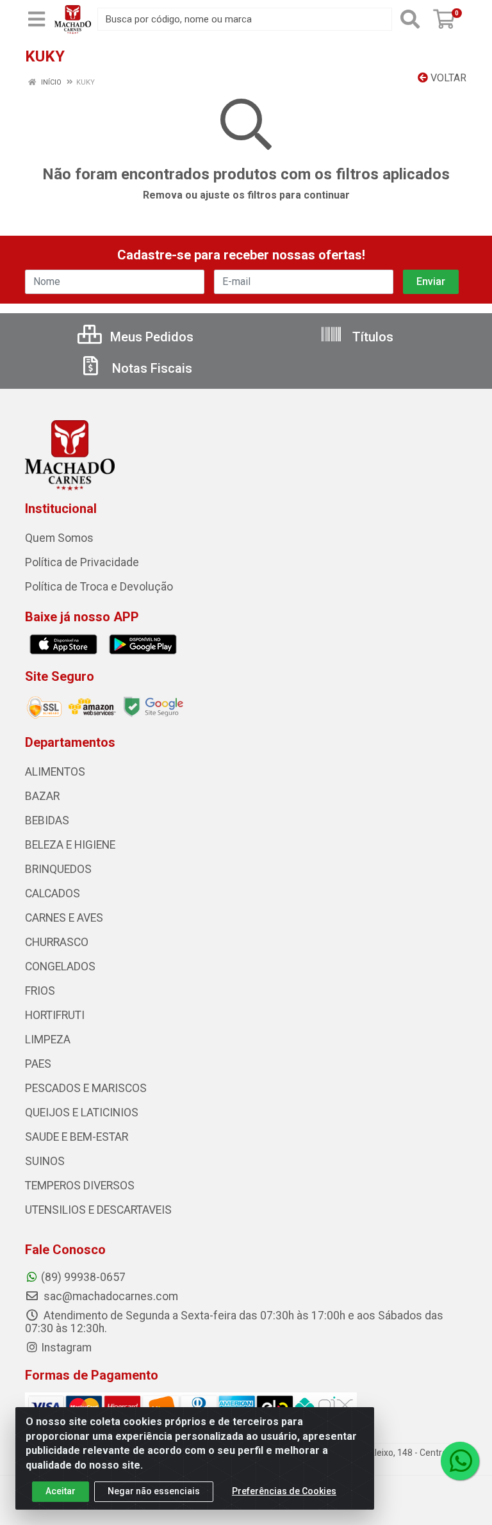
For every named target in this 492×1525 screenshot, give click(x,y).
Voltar (447, 78)
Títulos (371, 337)
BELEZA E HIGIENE (70, 844)
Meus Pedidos (150, 337)
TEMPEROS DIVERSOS (80, 1185)
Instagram (66, 1347)
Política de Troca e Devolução (99, 586)
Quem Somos (59, 538)
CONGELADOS (60, 966)
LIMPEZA (47, 1039)
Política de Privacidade (82, 562)
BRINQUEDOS (58, 869)
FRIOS (40, 990)
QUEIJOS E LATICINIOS (81, 1112)
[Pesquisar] (410, 19)
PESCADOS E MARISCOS (86, 1088)
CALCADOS (52, 893)
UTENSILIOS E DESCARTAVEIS (98, 1209)
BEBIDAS (47, 820)
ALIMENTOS (55, 771)
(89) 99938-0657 (83, 1277)
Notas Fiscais (150, 368)
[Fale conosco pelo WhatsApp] (460, 1461)
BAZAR (42, 796)
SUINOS (45, 1161)
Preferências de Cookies (284, 1491)
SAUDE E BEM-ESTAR (76, 1136)
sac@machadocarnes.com (109, 1296)
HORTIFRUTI (55, 1015)
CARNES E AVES (64, 917)
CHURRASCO (56, 942)
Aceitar (60, 1491)
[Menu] (36, 19)
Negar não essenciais (154, 1491)
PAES (38, 1063)
